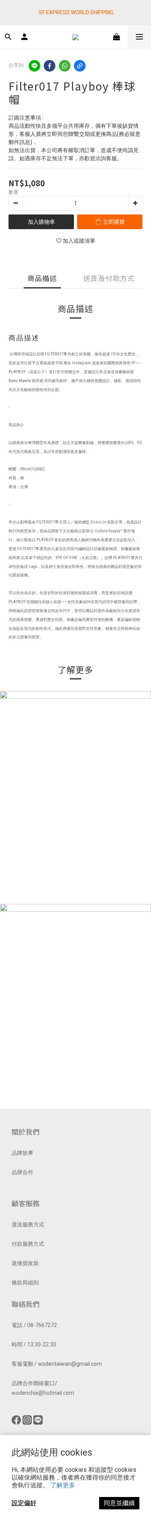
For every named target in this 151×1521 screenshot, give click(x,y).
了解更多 (62, 1485)
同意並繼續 (119, 1503)
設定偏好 (24, 1503)
